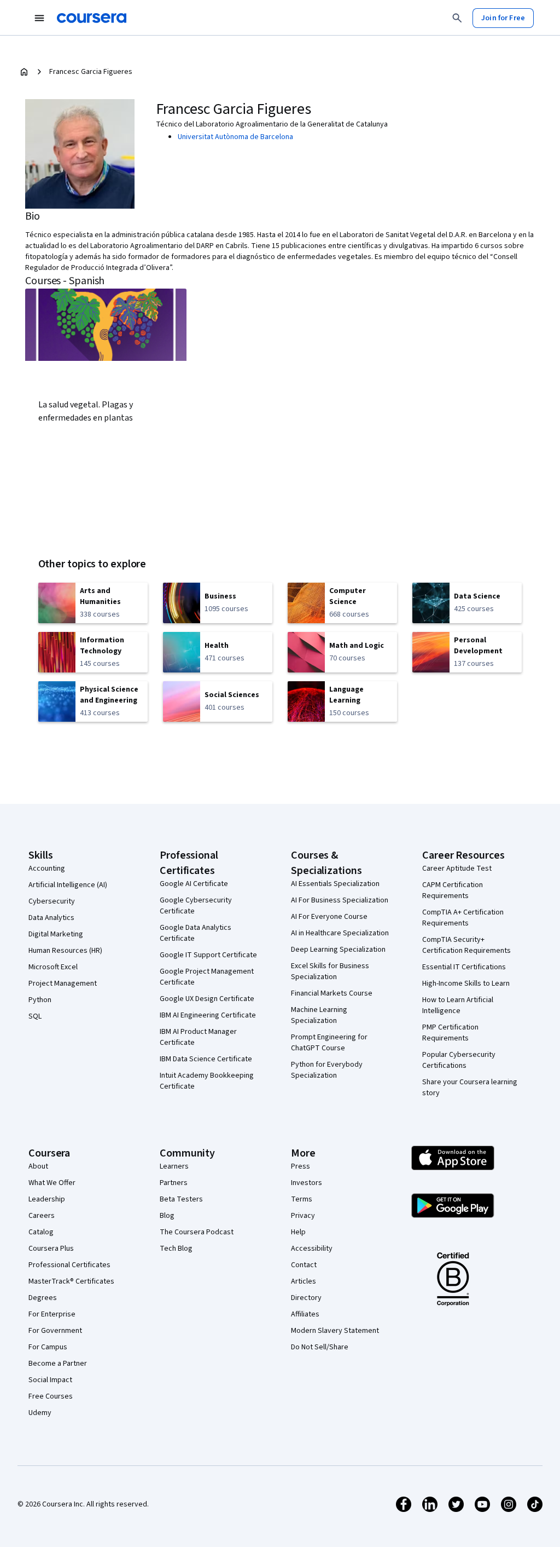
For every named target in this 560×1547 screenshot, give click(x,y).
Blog (167, 1215)
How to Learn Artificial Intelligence (457, 1005)
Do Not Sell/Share (319, 1347)
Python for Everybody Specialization (327, 1070)
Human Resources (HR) (65, 950)
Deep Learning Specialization (338, 949)
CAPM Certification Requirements (452, 890)
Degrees (42, 1297)
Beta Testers (181, 1199)
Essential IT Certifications (464, 967)
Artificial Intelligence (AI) (67, 884)
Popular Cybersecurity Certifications (458, 1060)
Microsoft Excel (53, 967)
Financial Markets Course (331, 993)
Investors (306, 1182)
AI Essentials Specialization (335, 883)
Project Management (62, 983)
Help (298, 1232)
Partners (174, 1182)
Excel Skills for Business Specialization (330, 971)
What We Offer (51, 1182)
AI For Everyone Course (329, 916)
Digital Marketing (55, 934)
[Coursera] (91, 18)
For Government (55, 1330)
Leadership (46, 1199)
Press (300, 1166)
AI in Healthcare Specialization (340, 933)
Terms (301, 1199)
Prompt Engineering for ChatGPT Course (329, 1043)
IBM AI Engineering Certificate (208, 1015)
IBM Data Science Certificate (206, 1059)
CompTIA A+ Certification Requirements (463, 918)
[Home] (24, 72)
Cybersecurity (51, 901)
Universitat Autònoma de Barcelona (235, 136)
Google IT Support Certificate (208, 955)
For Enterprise (51, 1314)
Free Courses (50, 1396)
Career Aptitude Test (457, 868)
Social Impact (50, 1380)
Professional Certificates (69, 1265)
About (38, 1166)
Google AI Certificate (194, 883)
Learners (174, 1166)
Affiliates (305, 1314)
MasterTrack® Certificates (71, 1281)
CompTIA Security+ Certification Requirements (466, 945)
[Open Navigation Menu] (39, 18)
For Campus (47, 1347)
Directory (306, 1297)
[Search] (457, 18)
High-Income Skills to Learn (466, 983)
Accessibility (311, 1248)
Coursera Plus (51, 1248)
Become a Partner (57, 1363)
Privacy (303, 1215)
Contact (304, 1265)
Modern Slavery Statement (335, 1330)
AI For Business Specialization (339, 900)
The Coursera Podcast (197, 1232)
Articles (303, 1281)
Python (39, 999)
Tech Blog (176, 1248)
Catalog (41, 1232)
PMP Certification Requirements (450, 1033)
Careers (41, 1215)
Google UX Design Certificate (207, 998)
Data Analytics (51, 917)
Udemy (39, 1412)
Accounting (46, 868)
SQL (35, 1016)
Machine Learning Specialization (319, 1015)
